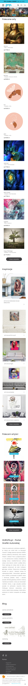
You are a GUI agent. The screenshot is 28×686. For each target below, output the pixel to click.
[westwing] (14, 631)
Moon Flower (7, 192)
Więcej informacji (15, 683)
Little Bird (6, 163)
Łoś (4, 104)
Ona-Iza (6, 46)
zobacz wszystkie (14, 259)
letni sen (6, 75)
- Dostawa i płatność (10, 669)
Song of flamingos (8, 251)
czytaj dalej (6, 614)
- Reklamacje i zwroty (10, 668)
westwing (5, 639)
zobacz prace (14, 453)
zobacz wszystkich (14, 530)
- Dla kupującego (9, 666)
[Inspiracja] (14, 286)
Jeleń (5, 134)
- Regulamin (8, 663)
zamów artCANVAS (7, 610)
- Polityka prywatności (10, 664)
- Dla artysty (8, 671)
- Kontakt (7, 673)
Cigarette (6, 221)
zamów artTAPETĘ (7, 618)
